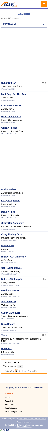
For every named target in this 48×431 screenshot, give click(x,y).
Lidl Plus (8, 397)
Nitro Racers (8, 324)
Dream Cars (7, 245)
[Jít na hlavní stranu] (9, 6)
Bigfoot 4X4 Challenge (13, 256)
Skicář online (10, 405)
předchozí (8, 371)
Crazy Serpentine (10, 200)
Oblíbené (9, 393)
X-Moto (5, 335)
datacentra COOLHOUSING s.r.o (30, 426)
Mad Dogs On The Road (14, 94)
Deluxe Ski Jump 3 (11, 279)
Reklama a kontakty (24, 422)
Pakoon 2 (6, 348)
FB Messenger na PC (14, 412)
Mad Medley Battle (11, 116)
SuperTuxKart (8, 83)
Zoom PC (9, 401)
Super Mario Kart (10, 313)
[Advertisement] (24, 55)
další (33, 371)
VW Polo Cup (8, 301)
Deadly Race (8, 212)
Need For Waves (10, 290)
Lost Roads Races (11, 105)
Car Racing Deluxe (11, 268)
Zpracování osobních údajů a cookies (32, 419)
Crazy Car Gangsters (12, 223)
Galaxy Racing (9, 128)
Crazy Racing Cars (11, 234)
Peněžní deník (11, 408)
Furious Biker (8, 189)
